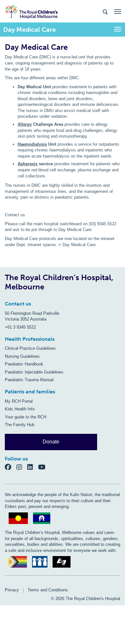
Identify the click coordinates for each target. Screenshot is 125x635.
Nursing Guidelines (22, 356)
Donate (51, 441)
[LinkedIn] (32, 467)
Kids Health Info (20, 409)
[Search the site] (105, 11)
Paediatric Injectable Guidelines (34, 372)
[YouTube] (43, 467)
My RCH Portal (19, 401)
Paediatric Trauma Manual (29, 379)
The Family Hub (19, 424)
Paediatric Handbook (24, 364)
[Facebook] (10, 467)
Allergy (25, 124)
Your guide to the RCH (25, 417)
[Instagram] (21, 467)
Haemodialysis (32, 144)
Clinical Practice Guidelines (30, 348)
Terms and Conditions (48, 590)
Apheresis (28, 163)
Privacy (12, 590)
